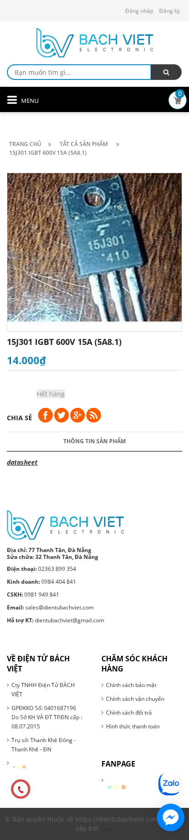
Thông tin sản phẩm (94, 441)
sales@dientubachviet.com (50, 607)
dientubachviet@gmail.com (55, 620)
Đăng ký (169, 11)
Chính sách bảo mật (131, 685)
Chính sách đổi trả (129, 712)
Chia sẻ (19, 417)
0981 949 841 (33, 594)
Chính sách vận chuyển (135, 699)
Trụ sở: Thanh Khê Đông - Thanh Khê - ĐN (43, 744)
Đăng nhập (139, 11)
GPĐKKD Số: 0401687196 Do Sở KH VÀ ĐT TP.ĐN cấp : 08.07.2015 (46, 717)
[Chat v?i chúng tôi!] (170, 817)
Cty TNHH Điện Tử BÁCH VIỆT (43, 689)
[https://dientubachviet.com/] (65, 524)
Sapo (106, 829)
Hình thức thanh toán (133, 726)
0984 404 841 (41, 582)
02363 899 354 (41, 569)
